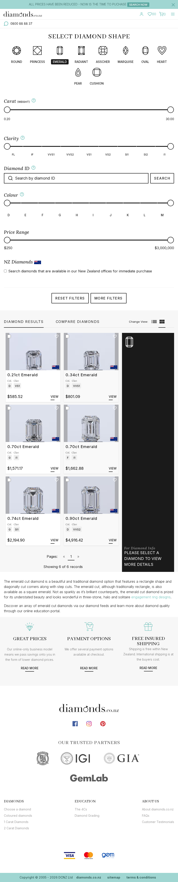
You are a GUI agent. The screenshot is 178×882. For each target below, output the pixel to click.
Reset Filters (70, 298)
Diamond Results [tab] (24, 321)
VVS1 (51, 154)
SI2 (146, 154)
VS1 (89, 154)
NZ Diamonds (19, 262)
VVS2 (70, 154)
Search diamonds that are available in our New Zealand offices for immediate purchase (80, 271)
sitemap (113, 877)
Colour (11, 195)
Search (162, 178)
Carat (17, 101)
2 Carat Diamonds (16, 828)
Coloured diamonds (18, 815)
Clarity (11, 138)
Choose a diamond (17, 809)
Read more (29, 668)
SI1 (127, 154)
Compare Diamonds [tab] (78, 321)
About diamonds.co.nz (158, 809)
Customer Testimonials (158, 822)
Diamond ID (17, 168)
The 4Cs (81, 809)
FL (13, 154)
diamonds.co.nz (88, 877)
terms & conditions (141, 877)
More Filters (108, 298)
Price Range (16, 232)
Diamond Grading (87, 815)
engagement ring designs (151, 597)
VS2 (108, 154)
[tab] (18, 801)
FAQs (145, 815)
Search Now (138, 4)
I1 (164, 154)
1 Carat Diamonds (16, 822)
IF (32, 154)
